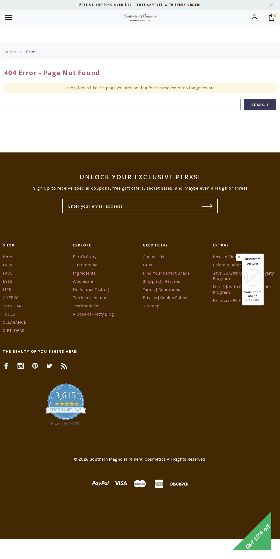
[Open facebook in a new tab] (6, 366)
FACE (8, 273)
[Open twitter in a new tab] (49, 366)
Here (184, 32)
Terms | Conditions (161, 289)
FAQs (147, 264)
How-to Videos (227, 256)
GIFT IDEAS (13, 330)
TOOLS (9, 314)
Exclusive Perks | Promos (237, 300)
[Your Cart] (271, 17)
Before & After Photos (234, 264)
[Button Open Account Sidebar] (255, 17)
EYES (8, 281)
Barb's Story (84, 256)
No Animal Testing (91, 289)
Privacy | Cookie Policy (165, 297)
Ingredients (84, 273)
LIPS (7, 289)
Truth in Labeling (89, 297)
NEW (7, 264)
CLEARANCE (14, 322)
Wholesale (83, 281)
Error (31, 51)
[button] (140, 549)
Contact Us (153, 256)
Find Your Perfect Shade (166, 273)
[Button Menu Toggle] (8, 17)
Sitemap (151, 305)
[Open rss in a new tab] (64, 366)
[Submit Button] (207, 206)
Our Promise (85, 264)
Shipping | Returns (161, 281)
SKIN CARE (13, 305)
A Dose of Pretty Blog (93, 314)
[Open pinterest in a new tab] (35, 366)
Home (10, 51)
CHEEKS (11, 297)
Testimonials (85, 305)
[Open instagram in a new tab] (20, 366)
